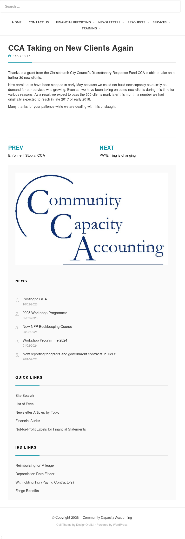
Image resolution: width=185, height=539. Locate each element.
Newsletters (109, 22)
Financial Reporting (73, 22)
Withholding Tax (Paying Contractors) (44, 482)
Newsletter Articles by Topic (37, 412)
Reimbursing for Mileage (34, 465)
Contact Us (39, 22)
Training (89, 28)
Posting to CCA (35, 298)
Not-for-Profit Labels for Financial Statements (50, 428)
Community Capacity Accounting (107, 517)
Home (16, 22)
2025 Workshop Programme (45, 312)
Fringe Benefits (27, 490)
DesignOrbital (85, 524)
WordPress (120, 524)
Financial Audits (27, 420)
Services (160, 22)
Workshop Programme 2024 (45, 340)
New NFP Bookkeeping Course (47, 326)
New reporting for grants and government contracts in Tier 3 (69, 353)
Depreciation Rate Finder (34, 473)
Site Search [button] (24, 395)
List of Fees (24, 403)
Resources (136, 22)
